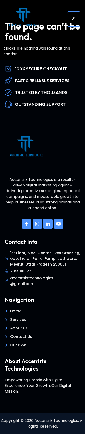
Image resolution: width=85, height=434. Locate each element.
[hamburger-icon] (73, 19)
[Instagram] (37, 224)
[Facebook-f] (26, 224)
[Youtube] (58, 224)
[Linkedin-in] (48, 224)
